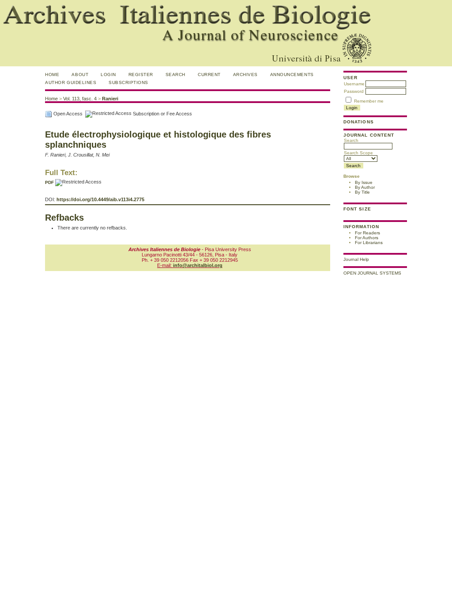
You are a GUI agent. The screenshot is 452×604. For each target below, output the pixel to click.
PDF (49, 182)
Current (209, 74)
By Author (365, 187)
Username (354, 83)
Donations (358, 121)
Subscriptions (128, 82)
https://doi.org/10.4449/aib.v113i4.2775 (100, 199)
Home (52, 74)
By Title (362, 192)
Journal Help (356, 259)
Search (351, 140)
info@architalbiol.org (197, 265)
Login (108, 74)
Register (140, 74)
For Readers (367, 232)
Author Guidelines (70, 82)
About (80, 74)
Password (354, 91)
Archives (245, 74)
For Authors (366, 237)
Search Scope (358, 152)
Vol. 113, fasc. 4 (80, 98)
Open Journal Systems (372, 273)
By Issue (364, 182)
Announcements (292, 74)
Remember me (369, 101)
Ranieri (110, 98)
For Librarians (369, 242)
